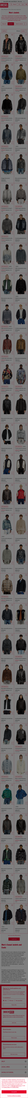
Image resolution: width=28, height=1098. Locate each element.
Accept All (14, 1091)
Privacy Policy (6, 1087)
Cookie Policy (15, 1087)
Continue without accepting (14, 1095)
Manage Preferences (16, 1085)
